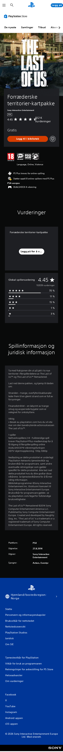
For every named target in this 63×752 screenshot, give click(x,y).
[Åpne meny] (4, 5)
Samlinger (27, 27)
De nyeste (10, 27)
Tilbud (42, 27)
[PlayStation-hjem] (31, 5)
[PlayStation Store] (16, 16)
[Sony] (55, 750)
